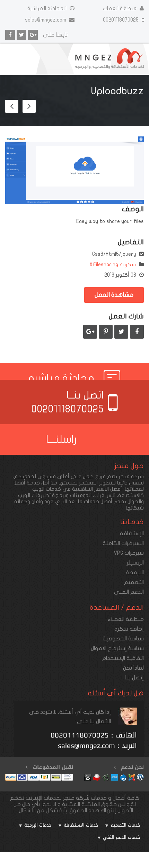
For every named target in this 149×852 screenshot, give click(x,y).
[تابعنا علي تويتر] (21, 35)
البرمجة (135, 572)
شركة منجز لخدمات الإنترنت (57, 798)
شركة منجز (131, 476)
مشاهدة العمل (114, 295)
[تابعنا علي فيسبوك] (10, 35)
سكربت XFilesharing (112, 264)
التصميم (134, 582)
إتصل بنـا (134, 677)
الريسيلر (135, 563)
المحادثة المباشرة (47, 8)
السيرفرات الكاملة (123, 543)
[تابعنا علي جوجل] (33, 35)
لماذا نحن (133, 668)
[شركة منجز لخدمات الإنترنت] (109, 59)
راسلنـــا (61, 439)
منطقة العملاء (120, 8)
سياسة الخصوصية (123, 638)
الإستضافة (132, 533)
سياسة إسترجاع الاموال (117, 648)
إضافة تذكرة (129, 629)
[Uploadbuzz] (74, 170)
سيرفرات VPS (129, 553)
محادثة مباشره (61, 378)
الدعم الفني (129, 592)
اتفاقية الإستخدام (123, 658)
